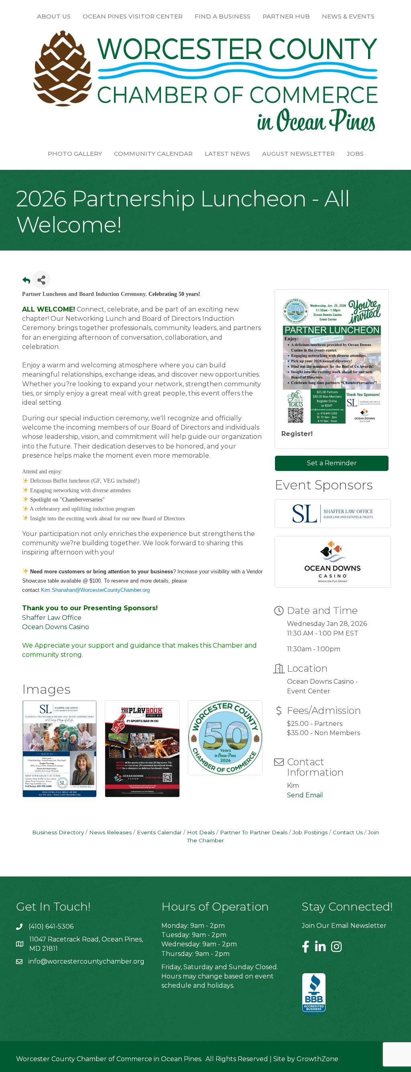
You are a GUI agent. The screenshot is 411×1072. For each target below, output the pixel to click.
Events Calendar (159, 832)
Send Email (305, 795)
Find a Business (222, 16)
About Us (54, 16)
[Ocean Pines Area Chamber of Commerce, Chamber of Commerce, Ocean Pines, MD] (314, 995)
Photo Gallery (75, 153)
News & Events (348, 16)
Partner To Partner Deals (253, 832)
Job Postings (310, 832)
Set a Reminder (332, 463)
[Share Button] (41, 280)
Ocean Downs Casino (55, 627)
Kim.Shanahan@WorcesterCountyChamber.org (95, 590)
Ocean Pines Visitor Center (133, 16)
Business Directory (58, 832)
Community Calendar (153, 153)
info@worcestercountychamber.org (86, 961)
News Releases (110, 832)
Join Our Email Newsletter (344, 925)
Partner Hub (286, 16)
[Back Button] (26, 282)
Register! (297, 434)
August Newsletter (298, 153)
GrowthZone (317, 1059)
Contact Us (348, 832)
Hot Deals (201, 832)
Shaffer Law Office (51, 618)
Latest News (227, 153)
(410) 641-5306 (50, 926)
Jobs (355, 153)
